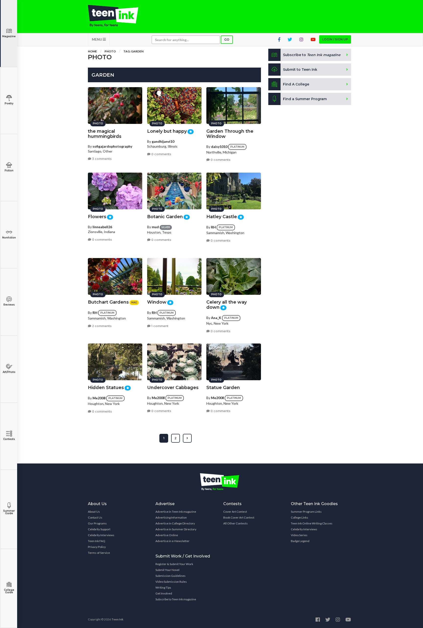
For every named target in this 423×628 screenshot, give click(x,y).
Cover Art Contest (235, 511)
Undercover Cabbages (173, 387)
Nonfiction (9, 237)
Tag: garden (133, 51)
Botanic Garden (165, 216)
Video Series (299, 535)
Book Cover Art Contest (238, 517)
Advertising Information (171, 517)
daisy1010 (219, 146)
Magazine (9, 36)
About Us (94, 511)
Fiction (9, 170)
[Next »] (187, 438)
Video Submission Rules (171, 581)
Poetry (9, 103)
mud (155, 227)
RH (213, 227)
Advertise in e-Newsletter (172, 541)
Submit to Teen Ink (300, 69)
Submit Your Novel (167, 570)
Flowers (97, 216)
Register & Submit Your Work (174, 564)
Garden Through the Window (229, 134)
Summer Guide (9, 512)
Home (92, 51)
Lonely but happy (167, 131)
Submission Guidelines (170, 576)
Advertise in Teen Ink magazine (175, 511)
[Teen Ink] (118, 16)
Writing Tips (163, 587)
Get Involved (163, 593)
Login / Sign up (335, 39)
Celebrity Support (99, 529)
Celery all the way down (226, 304)
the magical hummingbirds (104, 134)
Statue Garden (223, 387)
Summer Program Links (306, 511)
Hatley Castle (221, 216)
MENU (97, 39)
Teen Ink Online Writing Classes (311, 523)
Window (156, 302)
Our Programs (97, 523)
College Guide (9, 591)
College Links (299, 517)
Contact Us (95, 517)
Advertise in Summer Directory (175, 529)
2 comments (101, 326)
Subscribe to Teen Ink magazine (175, 599)
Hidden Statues (106, 387)
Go (226, 39)
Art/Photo (9, 372)
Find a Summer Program (305, 99)
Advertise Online (166, 535)
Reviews (9, 304)
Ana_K (216, 318)
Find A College (296, 84)
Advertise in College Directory (175, 523)
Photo (110, 51)
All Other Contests (235, 523)
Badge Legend (300, 541)
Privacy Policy (97, 547)
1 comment (159, 326)
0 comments (161, 154)
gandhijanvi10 (163, 141)
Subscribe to (312, 55)
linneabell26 (102, 227)
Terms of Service (99, 553)
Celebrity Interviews (101, 535)
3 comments (101, 159)
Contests (9, 439)
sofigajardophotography (112, 146)
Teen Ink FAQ (96, 541)
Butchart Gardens (108, 302)
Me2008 (99, 398)
